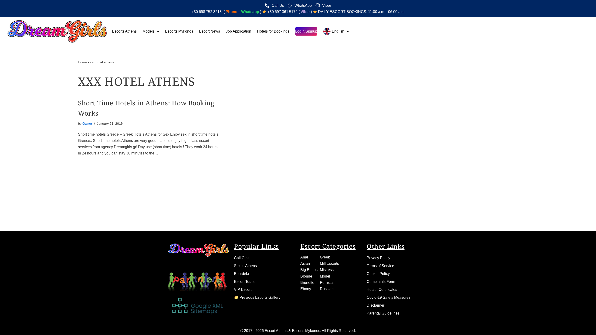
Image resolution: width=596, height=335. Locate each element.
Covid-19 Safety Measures (388, 297)
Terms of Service (380, 266)
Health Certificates (382, 289)
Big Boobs (309, 270)
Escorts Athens (124, 31)
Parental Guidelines (383, 313)
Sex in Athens (245, 266)
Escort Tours (244, 282)
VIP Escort (242, 289)
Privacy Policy (378, 258)
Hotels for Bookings (273, 31)
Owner (87, 123)
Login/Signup (306, 31)
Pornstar (327, 283)
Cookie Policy (378, 274)
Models (148, 31)
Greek (325, 257)
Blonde (306, 276)
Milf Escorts (329, 263)
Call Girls (241, 258)
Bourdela (241, 274)
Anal (304, 257)
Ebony (305, 289)
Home (82, 62)
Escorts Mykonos (179, 31)
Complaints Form (381, 282)
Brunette (307, 283)
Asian (305, 263)
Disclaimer (375, 305)
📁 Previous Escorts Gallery (257, 297)
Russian (327, 289)
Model (325, 276)
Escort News (209, 31)
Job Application (238, 31)
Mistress (327, 270)
